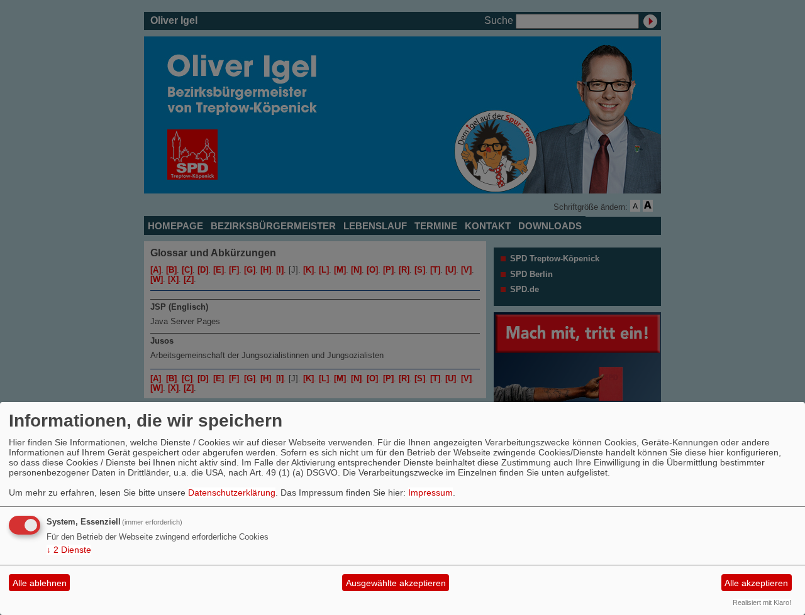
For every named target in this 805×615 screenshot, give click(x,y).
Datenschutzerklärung (231, 492)
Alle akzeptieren (756, 583)
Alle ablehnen (40, 583)
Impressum (430, 492)
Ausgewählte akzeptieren (396, 583)
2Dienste (69, 550)
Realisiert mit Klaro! (762, 602)
